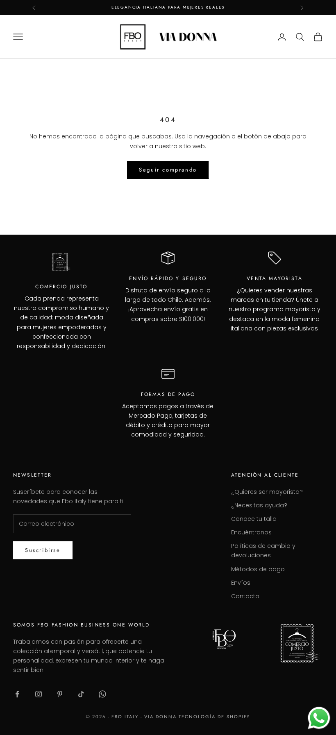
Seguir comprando (168, 170)
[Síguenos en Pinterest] (60, 694)
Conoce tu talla (254, 519)
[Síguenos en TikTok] (81, 694)
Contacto (245, 596)
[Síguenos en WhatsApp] (102, 694)
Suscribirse (43, 550)
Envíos (240, 583)
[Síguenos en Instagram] (38, 694)
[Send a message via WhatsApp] (319, 718)
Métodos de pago (258, 569)
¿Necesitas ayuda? (259, 505)
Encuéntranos (251, 532)
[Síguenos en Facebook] (17, 694)
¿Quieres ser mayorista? (267, 492)
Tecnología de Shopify (214, 716)
